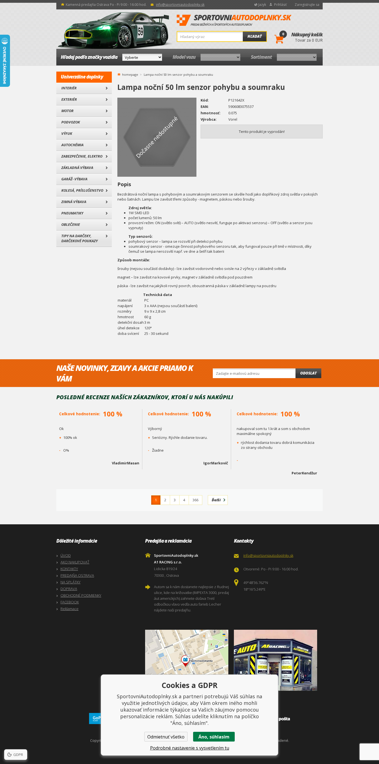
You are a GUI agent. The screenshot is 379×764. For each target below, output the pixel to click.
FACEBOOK (69, 601)
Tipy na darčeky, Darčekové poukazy (79, 238)
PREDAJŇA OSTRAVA (77, 575)
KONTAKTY (69, 568)
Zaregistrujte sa (307, 4)
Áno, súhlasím (213, 737)
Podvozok (70, 122)
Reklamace (69, 608)
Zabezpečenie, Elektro (81, 156)
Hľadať (254, 36)
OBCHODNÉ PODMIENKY (80, 595)
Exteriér (69, 99)
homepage (130, 74)
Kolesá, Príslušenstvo (82, 190)
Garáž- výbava (74, 178)
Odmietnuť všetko (166, 737)
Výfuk (66, 133)
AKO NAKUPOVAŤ (74, 562)
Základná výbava (77, 167)
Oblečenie (70, 224)
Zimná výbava (73, 201)
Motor (67, 110)
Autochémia (72, 144)
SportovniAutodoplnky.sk (234, 20)
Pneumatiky (72, 213)
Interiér (69, 87)
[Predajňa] (277, 660)
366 (195, 499)
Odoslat (308, 373)
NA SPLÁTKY (70, 582)
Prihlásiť (280, 4)
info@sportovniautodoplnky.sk (180, 4)
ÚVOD (65, 555)
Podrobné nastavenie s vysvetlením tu (189, 748)
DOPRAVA (68, 588)
